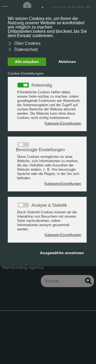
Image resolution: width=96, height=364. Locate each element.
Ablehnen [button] (67, 61)
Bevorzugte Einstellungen (40, 150)
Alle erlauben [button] (27, 61)
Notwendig (41, 85)
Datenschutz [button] (26, 49)
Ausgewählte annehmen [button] (62, 253)
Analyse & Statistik (49, 205)
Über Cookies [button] (27, 43)
